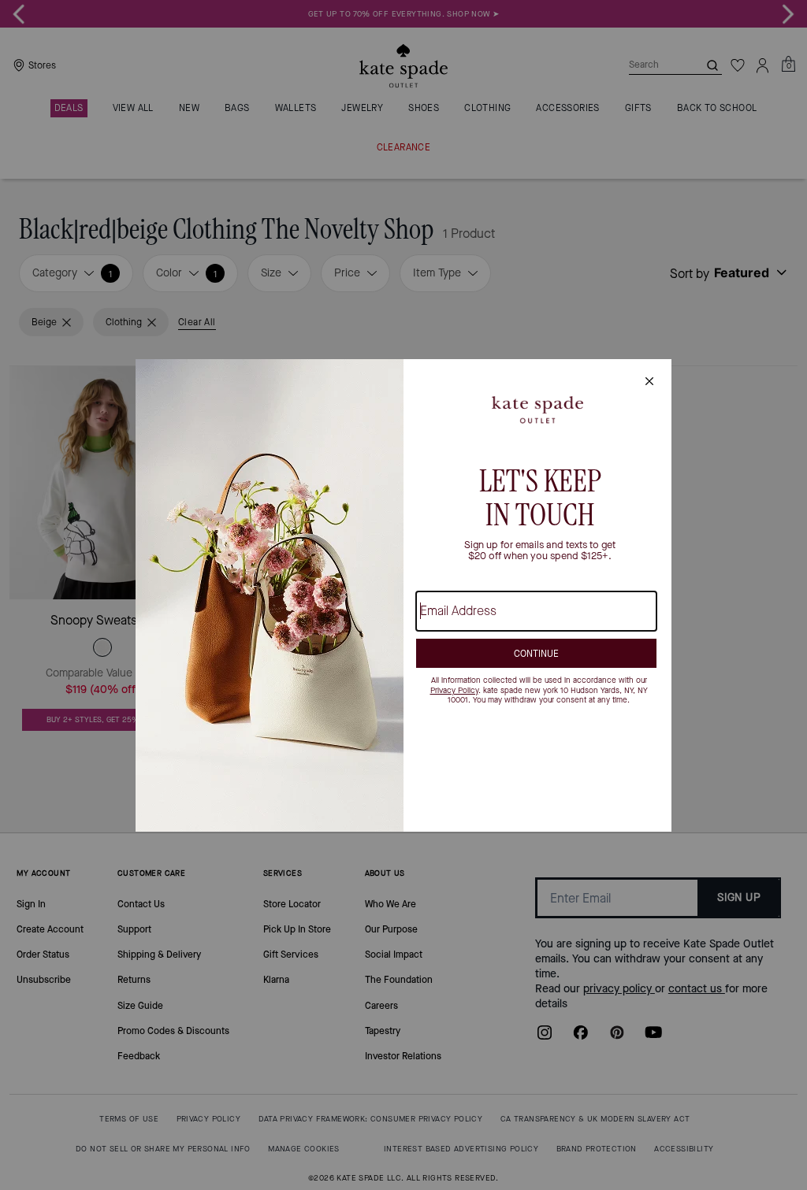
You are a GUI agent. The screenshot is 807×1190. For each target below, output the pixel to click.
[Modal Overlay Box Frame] (403, 595)
